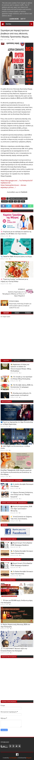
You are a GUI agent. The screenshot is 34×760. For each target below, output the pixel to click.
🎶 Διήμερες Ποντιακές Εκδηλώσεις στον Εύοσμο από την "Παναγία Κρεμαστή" (22, 495)
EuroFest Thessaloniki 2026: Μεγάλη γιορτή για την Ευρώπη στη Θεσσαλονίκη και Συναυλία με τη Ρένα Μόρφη (16, 472)
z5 (15, 201)
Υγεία (10, 201)
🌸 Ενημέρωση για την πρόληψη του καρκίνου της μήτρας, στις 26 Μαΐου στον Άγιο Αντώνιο (16, 233)
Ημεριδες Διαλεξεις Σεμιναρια (18, 198)
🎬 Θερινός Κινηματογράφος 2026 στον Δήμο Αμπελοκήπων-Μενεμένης (21, 509)
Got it (23, 19)
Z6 (19, 201)
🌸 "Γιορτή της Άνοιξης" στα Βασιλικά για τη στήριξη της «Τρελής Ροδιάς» (14, 280)
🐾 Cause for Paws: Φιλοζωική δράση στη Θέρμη (16, 256)
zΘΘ (23, 201)
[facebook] (17, 754)
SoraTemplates (13, 757)
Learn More (14, 19)
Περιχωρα (4, 201)
